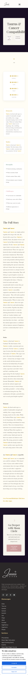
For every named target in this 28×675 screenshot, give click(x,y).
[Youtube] (14, 595)
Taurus (8, 114)
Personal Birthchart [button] (12, 498)
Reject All (14, 671)
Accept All (14, 663)
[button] (19, 4)
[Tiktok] (6, 595)
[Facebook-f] (10, 595)
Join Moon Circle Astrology (14, 548)
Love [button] (4, 498)
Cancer (10, 124)
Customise (14, 667)
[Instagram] (3, 595)
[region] (14, 661)
